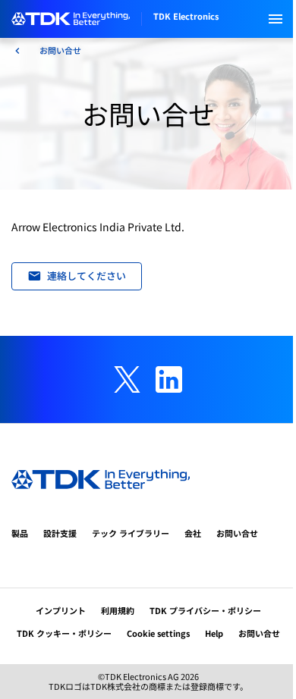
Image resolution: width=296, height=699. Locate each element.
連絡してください (86, 275)
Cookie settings (158, 633)
